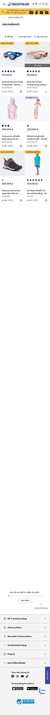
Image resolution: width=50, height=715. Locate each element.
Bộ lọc (10, 36)
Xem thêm (25, 600)
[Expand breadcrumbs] (4, 17)
